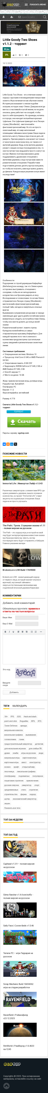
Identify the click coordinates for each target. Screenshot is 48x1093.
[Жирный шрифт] (5, 632)
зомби (15, 753)
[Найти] (45, 17)
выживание (31, 735)
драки (7, 753)
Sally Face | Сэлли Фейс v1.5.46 (18, 925)
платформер (9, 776)
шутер (7, 799)
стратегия (33, 790)
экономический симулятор (24, 799)
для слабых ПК (35, 748)
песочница (9, 771)
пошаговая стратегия (13, 781)
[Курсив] (9, 632)
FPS (12, 716)
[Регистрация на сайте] (11, 17)
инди (41, 753)
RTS (39, 721)
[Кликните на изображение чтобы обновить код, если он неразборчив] (26, 677)
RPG (33, 721)
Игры (6, 49)
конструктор (35, 762)
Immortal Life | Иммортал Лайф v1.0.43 (23, 483)
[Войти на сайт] (3, 17)
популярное (38, 776)
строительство (10, 794)
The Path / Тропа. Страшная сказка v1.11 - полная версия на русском (24, 527)
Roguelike (24, 721)
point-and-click (10, 721)
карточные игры (11, 762)
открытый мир (28, 767)
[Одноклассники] (8, 444)
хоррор (33, 794)
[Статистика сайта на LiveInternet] (9, 1071)
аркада (23, 726)
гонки (21, 739)
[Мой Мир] (11, 444)
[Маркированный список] (32, 632)
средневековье (11, 790)
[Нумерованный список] (36, 632)
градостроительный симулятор (18, 744)
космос (7, 767)
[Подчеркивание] (13, 632)
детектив (39, 744)
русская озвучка (11, 785)
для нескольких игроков (15, 748)
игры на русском (28, 753)
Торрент (18, 411)
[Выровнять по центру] (23, 632)
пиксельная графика (26, 771)
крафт (16, 767)
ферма (24, 794)
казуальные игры (12, 758)
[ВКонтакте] (4, 444)
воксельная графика (13, 735)
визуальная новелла (13, 730)
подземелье (24, 776)
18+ (6, 716)
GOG (19, 716)
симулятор (26, 785)
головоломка (10, 739)
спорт (36, 785)
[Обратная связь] (19, 17)
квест (24, 762)
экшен (7, 803)
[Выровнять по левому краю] (19, 632)
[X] (15, 444)
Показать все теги (12, 808)
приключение (32, 781)
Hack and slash (30, 716)
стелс (23, 790)
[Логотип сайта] (11, 5)
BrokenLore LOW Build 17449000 (19, 570)
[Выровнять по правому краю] (27, 632)
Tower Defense (10, 726)
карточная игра (29, 758)
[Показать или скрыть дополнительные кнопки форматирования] (41, 632)
